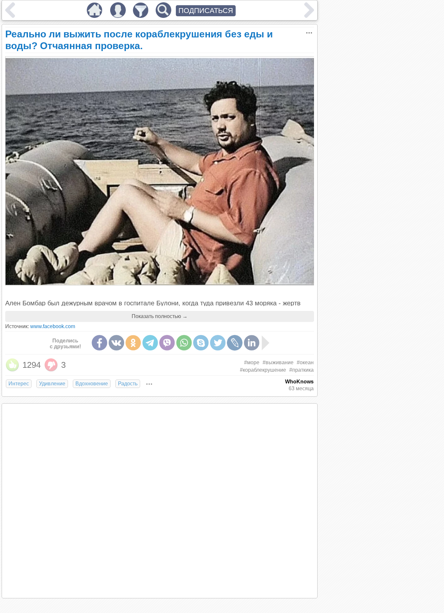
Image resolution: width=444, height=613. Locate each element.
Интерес (18, 383)
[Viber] (167, 343)
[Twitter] (218, 343)
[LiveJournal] (234, 343)
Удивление (52, 383)
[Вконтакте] (116, 343)
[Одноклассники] (133, 343)
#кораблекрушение (263, 370)
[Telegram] (150, 343)
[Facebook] (99, 343)
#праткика (301, 370)
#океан (305, 362)
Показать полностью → (160, 316)
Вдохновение (91, 383)
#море (251, 362)
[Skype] (201, 343)
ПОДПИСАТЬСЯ (205, 11)
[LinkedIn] (251, 343)
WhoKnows (299, 381)
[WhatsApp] (184, 343)
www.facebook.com (52, 326)
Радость (127, 383)
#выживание (278, 362)
